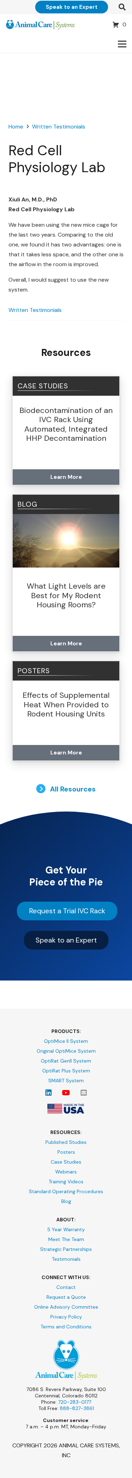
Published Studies (66, 1142)
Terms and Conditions (66, 1326)
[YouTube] (66, 1093)
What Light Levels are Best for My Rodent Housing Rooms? (66, 595)
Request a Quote (66, 1297)
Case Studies (43, 385)
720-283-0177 (74, 1402)
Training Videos (66, 1181)
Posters (66, 1152)
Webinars (66, 1172)
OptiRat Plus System (66, 1070)
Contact (66, 1287)
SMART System (66, 1080)
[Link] (40, 24)
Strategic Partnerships (66, 1249)
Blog (66, 1201)
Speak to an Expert (66, 940)
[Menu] (122, 44)
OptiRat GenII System (66, 1061)
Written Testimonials (35, 310)
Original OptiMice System (66, 1051)
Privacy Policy (66, 1317)
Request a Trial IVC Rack (67, 910)
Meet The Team (66, 1239)
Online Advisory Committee (66, 1307)
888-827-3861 (77, 1408)
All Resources (72, 789)
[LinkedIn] (48, 1093)
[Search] (122, 7)
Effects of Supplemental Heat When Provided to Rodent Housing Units (66, 704)
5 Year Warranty (66, 1229)
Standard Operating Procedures (66, 1191)
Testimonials (66, 1259)
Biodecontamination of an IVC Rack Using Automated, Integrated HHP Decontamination (66, 424)
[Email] (84, 1093)
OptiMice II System (66, 1041)
